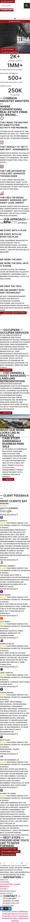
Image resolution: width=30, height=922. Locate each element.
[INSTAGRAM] (6, 908)
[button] (15, 18)
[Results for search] (11, 9)
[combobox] (11, 5)
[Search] (27, 5)
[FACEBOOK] (2, 908)
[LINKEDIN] (10, 908)
